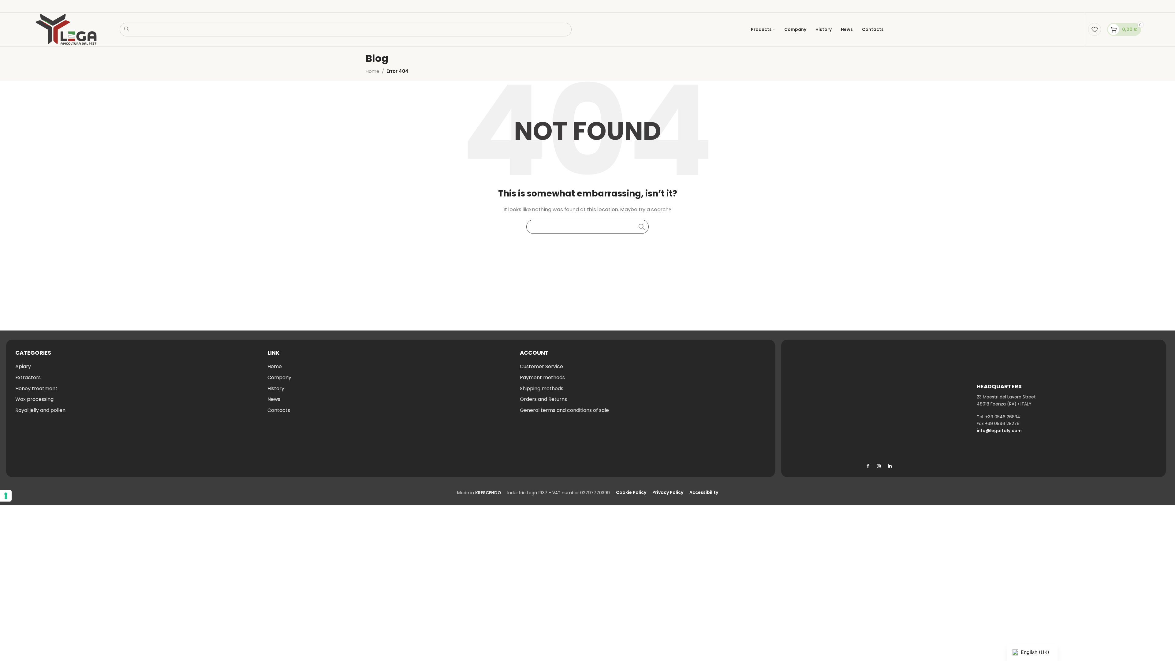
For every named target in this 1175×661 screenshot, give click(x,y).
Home (372, 71)
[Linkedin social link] (889, 466)
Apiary (23, 366)
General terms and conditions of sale (564, 410)
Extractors (28, 377)
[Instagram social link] (878, 466)
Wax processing (34, 399)
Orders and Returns (543, 399)
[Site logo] (66, 29)
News (273, 399)
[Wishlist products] (1094, 29)
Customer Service (541, 366)
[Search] (642, 227)
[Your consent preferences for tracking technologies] (6, 496)
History (275, 388)
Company (279, 377)
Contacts (278, 410)
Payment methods (542, 377)
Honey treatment (36, 388)
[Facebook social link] (867, 466)
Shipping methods (541, 388)
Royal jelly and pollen (40, 410)
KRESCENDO (488, 493)
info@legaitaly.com (999, 431)
